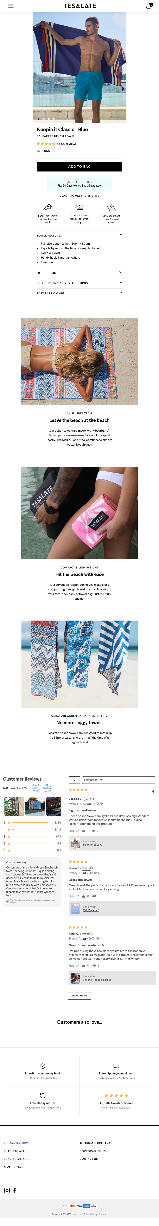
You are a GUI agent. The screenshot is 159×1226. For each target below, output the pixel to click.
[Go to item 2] (35, 806)
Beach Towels (15, 1151)
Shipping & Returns (95, 1143)
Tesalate (56, 1214)
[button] (46, 144)
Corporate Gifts (93, 1151)
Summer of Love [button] (92, 845)
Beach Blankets (16, 1159)
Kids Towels (13, 1167)
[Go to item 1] (14, 806)
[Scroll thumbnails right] (56, 806)
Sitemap (103, 1214)
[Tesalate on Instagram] (7, 1190)
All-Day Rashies (16, 1143)
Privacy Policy (90, 1214)
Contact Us (89, 1159)
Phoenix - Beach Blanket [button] (97, 980)
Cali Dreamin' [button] (91, 910)
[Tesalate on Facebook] (14, 1190)
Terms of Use (75, 1214)
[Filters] (74, 780)
